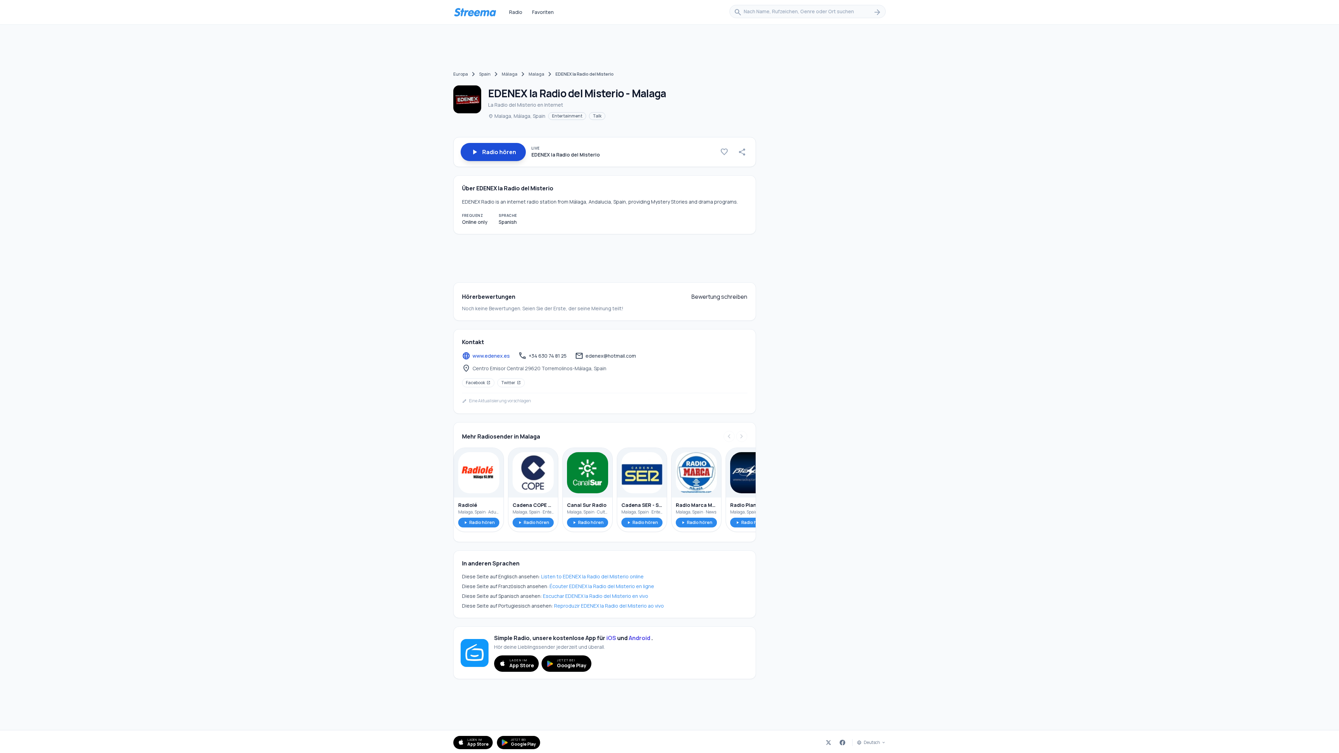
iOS (611, 638)
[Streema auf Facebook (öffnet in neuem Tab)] (842, 742)
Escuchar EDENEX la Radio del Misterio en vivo (595, 596)
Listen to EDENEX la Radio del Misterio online (592, 576)
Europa (460, 74)
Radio (515, 12)
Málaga (509, 74)
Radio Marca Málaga (696, 505)
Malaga (536, 74)
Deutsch (872, 742)
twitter (511, 383)
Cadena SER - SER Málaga (642, 505)
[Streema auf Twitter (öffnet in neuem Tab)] (828, 742)
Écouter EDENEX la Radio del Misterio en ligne (602, 586)
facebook (478, 383)
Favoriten (543, 12)
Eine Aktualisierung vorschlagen (496, 401)
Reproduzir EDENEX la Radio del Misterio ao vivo (609, 605)
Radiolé (467, 505)
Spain (485, 74)
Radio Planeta (747, 505)
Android (639, 638)
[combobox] (807, 12)
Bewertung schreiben (719, 297)
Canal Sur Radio (586, 505)
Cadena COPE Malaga (533, 505)
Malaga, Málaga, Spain (516, 116)
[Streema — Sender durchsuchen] (475, 12)
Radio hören (479, 522)
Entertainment (567, 116)
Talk (597, 116)
